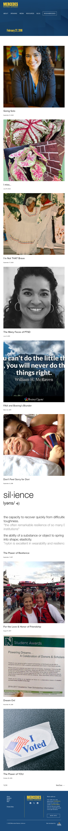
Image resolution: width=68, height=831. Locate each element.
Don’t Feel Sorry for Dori (16, 479)
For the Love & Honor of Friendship (22, 626)
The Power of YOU (13, 774)
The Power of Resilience (16, 553)
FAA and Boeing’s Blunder (17, 405)
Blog (8, 801)
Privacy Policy (10, 806)
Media (8, 800)
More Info (53, 815)
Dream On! (9, 700)
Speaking (9, 798)
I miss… (7, 184)
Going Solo (9, 110)
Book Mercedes (49, 13)
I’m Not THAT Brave (14, 258)
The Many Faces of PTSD (16, 332)
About (8, 796)
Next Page (60, 785)
